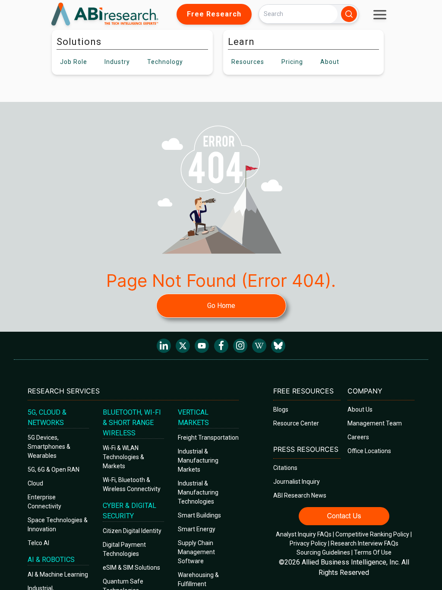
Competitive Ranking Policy (372, 534)
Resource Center (296, 423)
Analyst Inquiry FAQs (304, 534)
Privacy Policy (308, 543)
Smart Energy (196, 529)
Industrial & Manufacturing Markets (198, 460)
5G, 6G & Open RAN (53, 469)
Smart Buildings (199, 515)
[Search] (349, 14)
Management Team (374, 423)
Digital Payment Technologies (124, 549)
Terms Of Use (372, 552)
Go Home (221, 305)
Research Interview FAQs (364, 543)
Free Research (214, 14)
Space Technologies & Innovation (58, 525)
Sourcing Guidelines (323, 552)
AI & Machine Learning (58, 574)
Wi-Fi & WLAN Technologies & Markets (123, 456)
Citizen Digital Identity (132, 530)
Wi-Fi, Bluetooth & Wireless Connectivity (132, 484)
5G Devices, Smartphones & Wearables (49, 446)
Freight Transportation (208, 437)
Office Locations (369, 450)
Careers (358, 437)
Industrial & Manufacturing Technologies (198, 492)
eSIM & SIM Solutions (131, 567)
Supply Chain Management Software (196, 552)
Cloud (35, 483)
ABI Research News (299, 495)
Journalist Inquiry (296, 481)
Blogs (280, 409)
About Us (360, 409)
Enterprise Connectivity (44, 502)
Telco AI (38, 542)
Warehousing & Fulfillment (198, 579)
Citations (285, 467)
